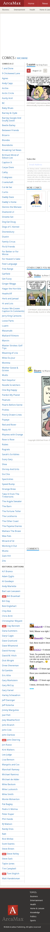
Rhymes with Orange (12, 434)
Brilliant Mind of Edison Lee (10, 156)
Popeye (5, 419)
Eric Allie (6, 675)
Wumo (5, 550)
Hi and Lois (7, 303)
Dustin (5, 236)
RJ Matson (7, 823)
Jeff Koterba (8, 705)
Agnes (5, 78)
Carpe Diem (8, 167)
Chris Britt (7, 615)
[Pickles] (30, 274)
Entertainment (19, 9)
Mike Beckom (8, 784)
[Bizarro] (30, 369)
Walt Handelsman (11, 878)
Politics (33, 916)
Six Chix (6, 474)
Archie (5, 88)
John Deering (11, 739)
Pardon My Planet (11, 394)
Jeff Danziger (8, 700)
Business (5, 9)
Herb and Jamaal (10, 298)
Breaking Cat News (11, 150)
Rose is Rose (8, 439)
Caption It (7, 162)
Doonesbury (8, 231)
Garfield (6, 273)
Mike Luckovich (9, 789)
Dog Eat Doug (9, 221)
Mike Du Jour (8, 357)
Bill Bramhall (11, 596)
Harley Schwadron (11, 695)
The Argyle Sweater (12, 501)
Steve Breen (8, 848)
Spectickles (7, 479)
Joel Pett (6, 715)
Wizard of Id (8, 540)
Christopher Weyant (12, 620)
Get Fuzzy (7, 278)
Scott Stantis (8, 843)
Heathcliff (7, 293)
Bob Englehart (9, 606)
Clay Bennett (11, 625)
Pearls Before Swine (12, 404)
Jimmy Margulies (10, 710)
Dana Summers (9, 630)
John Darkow (8, 734)
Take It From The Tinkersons (10, 495)
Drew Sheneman (10, 665)
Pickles (5, 409)
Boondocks (7, 145)
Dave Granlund (9, 640)
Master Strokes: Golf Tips (12, 347)
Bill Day (6, 601)
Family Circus (8, 241)
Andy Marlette (9, 586)
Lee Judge (7, 754)
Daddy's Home (9, 202)
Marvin (5, 340)
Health (32, 9)
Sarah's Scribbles (10, 454)
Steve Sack (7, 858)
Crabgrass (7, 177)
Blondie (6, 140)
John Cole (6, 729)
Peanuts (6, 399)
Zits (4, 560)
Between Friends (10, 130)
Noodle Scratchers (11, 385)
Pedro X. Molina (10, 809)
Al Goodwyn (8, 581)
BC (3, 103)
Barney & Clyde (9, 113)
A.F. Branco (7, 571)
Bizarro (5, 135)
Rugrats (6, 449)
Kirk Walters (8, 749)
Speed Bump (8, 484)
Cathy (5, 172)
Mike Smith (7, 794)
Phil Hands (7, 819)
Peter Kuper (8, 814)
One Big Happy (9, 389)
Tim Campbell (9, 868)
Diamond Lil (8, 211)
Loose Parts (8, 320)
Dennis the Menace (11, 206)
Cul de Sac (7, 187)
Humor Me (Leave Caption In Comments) (13, 310)
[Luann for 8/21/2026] (29, 71)
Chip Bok (6, 611)
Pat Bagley (7, 804)
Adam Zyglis (8, 576)
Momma (6, 362)
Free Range (7, 268)
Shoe (4, 464)
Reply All (6, 429)
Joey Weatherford (10, 719)
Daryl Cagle (8, 635)
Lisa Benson (8, 759)
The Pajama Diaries (12, 526)
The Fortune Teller (11, 511)
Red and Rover (9, 424)
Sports (33, 920)
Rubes (5, 444)
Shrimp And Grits (10, 469)
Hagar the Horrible (11, 288)
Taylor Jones (8, 863)
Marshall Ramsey (10, 769)
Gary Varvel (8, 690)
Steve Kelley (11, 853)
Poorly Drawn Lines (12, 414)
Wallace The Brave (11, 531)
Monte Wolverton (10, 799)
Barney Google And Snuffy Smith (11, 119)
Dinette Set (7, 216)
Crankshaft (7, 182)
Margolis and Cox (10, 764)
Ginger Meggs (9, 283)
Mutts (5, 375)
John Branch (8, 724)
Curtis (5, 192)
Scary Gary (7, 459)
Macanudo (7, 330)
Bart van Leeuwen (11, 591)
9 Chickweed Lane (11, 73)
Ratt (4, 833)
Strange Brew (9, 489)
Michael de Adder (10, 779)
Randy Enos (7, 828)
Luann (5, 325)
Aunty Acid (7, 98)
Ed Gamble (7, 670)
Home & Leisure (37, 908)
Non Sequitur (8, 380)
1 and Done (7, 68)
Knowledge (35, 912)
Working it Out (9, 545)
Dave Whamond (10, 645)
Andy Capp (7, 83)
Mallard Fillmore (10, 335)
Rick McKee (7, 838)
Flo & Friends (8, 246)
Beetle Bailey (8, 125)
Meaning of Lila (10, 352)
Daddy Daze (8, 197)
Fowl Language (9, 263)
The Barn (6, 506)
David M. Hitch (9, 655)
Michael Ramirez (10, 774)
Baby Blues (7, 108)
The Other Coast (10, 521)
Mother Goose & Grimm (10, 369)
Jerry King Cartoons (11, 315)
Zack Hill (6, 555)
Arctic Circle (8, 93)
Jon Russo (7, 744)
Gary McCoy (8, 685)
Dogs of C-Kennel (10, 226)
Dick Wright (8, 660)
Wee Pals (6, 536)
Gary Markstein (10, 680)
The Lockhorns (9, 516)
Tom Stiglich (11, 873)
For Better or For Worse (10, 253)
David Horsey (8, 650)
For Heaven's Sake (11, 258)
